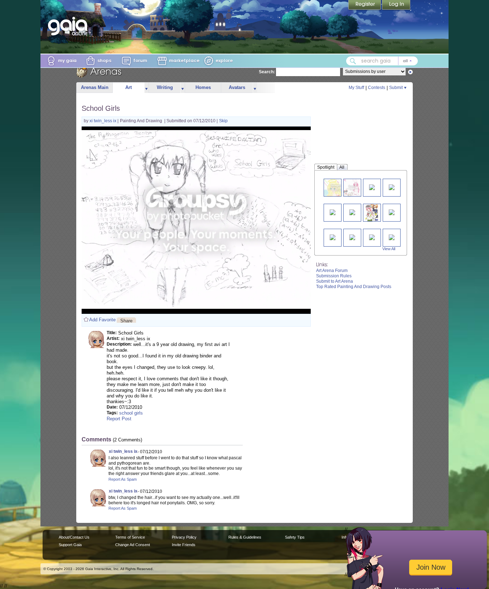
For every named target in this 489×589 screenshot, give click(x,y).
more (146, 88)
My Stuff (356, 87)
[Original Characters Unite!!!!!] (391, 211)
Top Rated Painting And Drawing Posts (353, 286)
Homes (203, 87)
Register (365, 5)
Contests (376, 87)
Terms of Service (130, 537)
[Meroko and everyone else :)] (352, 187)
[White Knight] (391, 186)
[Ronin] (352, 211)
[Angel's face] (336, 187)
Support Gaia (70, 545)
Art (128, 87)
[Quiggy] (372, 186)
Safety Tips (295, 537)
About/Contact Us (74, 537)
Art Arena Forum (332, 270)
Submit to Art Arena (334, 281)
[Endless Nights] (352, 236)
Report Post (119, 418)
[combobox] (382, 60)
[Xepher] (332, 236)
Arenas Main (94, 87)
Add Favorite (102, 319)
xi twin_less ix (103, 120)
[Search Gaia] (353, 61)
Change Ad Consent (132, 545)
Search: (267, 71)
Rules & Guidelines (244, 537)
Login (396, 5)
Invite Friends (183, 545)
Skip (223, 120)
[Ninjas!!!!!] (372, 236)
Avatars (237, 87)
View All (388, 249)
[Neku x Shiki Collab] (371, 212)
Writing (165, 87)
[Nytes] (332, 211)
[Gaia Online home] (69, 26)
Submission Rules (334, 275)
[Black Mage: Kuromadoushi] (391, 236)
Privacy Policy (184, 537)
